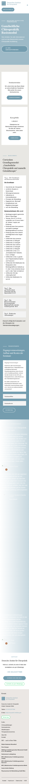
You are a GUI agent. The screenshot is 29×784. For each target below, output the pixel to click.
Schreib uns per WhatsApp (14, 684)
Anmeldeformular (8, 9)
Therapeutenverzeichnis (8, 732)
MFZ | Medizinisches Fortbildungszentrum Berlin (14, 765)
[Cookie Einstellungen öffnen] (3, 782)
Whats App (6, 717)
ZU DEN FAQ (9, 410)
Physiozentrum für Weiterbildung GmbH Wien (13, 771)
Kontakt (3, 737)
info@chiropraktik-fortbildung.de (13, 712)
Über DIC (4, 735)
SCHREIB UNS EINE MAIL (14, 678)
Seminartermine (5, 727)
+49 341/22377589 (14, 672)
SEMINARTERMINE (14, 97)
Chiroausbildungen (6, 725)
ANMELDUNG (14, 138)
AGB (25, 780)
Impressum (11, 780)
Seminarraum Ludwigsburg (8, 754)
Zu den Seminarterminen (12, 48)
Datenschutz (19, 780)
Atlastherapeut (5, 729)
